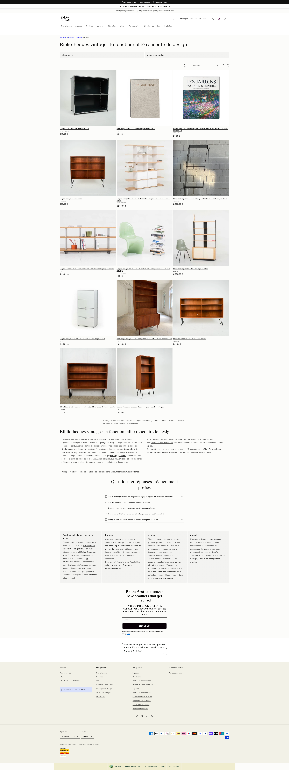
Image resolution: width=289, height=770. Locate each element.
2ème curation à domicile (142, 697)
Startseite (63, 37)
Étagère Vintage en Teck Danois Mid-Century (189, 339)
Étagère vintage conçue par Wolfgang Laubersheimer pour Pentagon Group (200, 199)
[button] (79, 25)
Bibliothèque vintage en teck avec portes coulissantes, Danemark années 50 (144, 339)
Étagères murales (122, 471)
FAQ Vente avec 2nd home (70, 681)
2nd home (68, 744)
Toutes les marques (104, 693)
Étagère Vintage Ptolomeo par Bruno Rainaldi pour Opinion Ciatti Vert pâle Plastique (143, 270)
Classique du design (104, 689)
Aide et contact (205, 452)
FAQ (61, 677)
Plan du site (100, 697)
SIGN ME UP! (144, 626)
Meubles (71, 37)
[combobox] (124, 18)
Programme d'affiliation (142, 700)
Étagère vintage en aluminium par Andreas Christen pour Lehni (82, 339)
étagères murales (155, 55)
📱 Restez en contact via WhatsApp (75, 690)
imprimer (136, 673)
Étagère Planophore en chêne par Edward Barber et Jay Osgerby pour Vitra (87, 269)
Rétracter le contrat (140, 708)
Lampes (99, 681)
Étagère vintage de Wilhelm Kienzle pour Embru (190, 269)
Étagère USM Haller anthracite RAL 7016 (74, 129)
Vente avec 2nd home (141, 704)
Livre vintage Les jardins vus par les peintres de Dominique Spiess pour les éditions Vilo (200, 130)
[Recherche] (172, 18)
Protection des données (142, 681)
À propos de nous (176, 673)
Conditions (137, 677)
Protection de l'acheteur (142, 693)
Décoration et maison (104, 685)
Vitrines (135, 471)
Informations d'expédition (162, 442)
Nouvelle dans (101, 673)
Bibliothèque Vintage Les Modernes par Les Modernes (136, 129)
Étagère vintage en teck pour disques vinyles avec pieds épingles (140, 407)
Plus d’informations (174, 766)
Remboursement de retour (143, 685)
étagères (79, 37)
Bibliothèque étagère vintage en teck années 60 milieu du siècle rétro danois (87, 407)
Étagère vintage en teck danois (71, 199)
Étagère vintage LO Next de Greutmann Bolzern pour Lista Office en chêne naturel (143, 200)
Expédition (137, 689)
